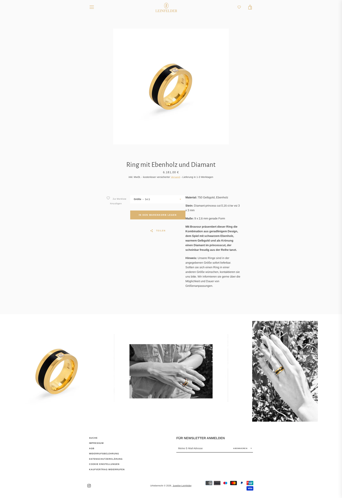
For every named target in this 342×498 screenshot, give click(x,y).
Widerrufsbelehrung (104, 453)
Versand (175, 177)
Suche (93, 438)
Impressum (96, 443)
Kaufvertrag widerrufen (107, 469)
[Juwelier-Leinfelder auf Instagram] (89, 485)
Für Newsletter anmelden (200, 438)
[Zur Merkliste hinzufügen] (108, 198)
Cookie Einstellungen (104, 464)
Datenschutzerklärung (106, 459)
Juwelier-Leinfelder (182, 485)
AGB (91, 448)
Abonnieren (240, 448)
